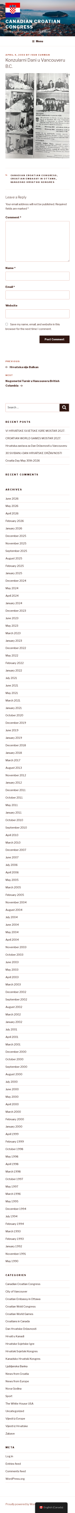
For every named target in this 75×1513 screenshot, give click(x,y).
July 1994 (11, 1216)
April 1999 (12, 1134)
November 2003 (15, 947)
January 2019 (13, 737)
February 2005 (14, 895)
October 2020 (14, 715)
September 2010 (16, 827)
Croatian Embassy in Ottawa (33, 178)
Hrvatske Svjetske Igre (19, 1343)
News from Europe (17, 1381)
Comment (13, 217)
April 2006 (12, 872)
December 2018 (15, 745)
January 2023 (13, 640)
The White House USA (19, 1403)
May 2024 (11, 588)
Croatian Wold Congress (20, 1306)
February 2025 (14, 566)
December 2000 (15, 1051)
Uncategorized (14, 1411)
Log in (9, 1456)
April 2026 (12, 513)
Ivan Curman (40, 55)
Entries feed (13, 1463)
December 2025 (15, 536)
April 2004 (12, 939)
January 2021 (13, 708)
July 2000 (11, 1081)
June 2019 (11, 730)
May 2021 (11, 693)
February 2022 (14, 663)
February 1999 (14, 1141)
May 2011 (11, 805)
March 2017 (12, 760)
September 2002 (16, 999)
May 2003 (11, 969)
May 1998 (11, 1156)
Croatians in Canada (17, 1321)
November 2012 (15, 775)
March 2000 (13, 1111)
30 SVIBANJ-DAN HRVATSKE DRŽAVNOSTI (33, 453)
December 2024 (15, 580)
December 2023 (15, 610)
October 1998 (14, 1149)
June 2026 (12, 498)
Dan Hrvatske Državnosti (20, 1329)
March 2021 (12, 700)
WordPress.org (15, 1478)
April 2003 (12, 977)
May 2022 (11, 655)
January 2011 (13, 812)
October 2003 (14, 954)
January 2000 (13, 1126)
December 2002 (15, 992)
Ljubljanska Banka (16, 1366)
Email (10, 287)
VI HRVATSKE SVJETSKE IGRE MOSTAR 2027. (35, 430)
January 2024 (13, 603)
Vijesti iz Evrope (15, 1418)
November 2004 (16, 902)
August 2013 (13, 767)
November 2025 (15, 543)
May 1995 (11, 1201)
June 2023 (11, 618)
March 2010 (13, 842)
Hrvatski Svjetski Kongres (21, 1351)
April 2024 (12, 595)
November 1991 (15, 1254)
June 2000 (12, 1089)
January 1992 (13, 1246)
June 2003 (12, 962)
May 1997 (11, 1186)
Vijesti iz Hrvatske (16, 1426)
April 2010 (11, 835)
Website (11, 305)
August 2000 (13, 1074)
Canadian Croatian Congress (33, 24)
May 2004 (12, 932)
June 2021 (11, 685)
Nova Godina (13, 1388)
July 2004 (11, 917)
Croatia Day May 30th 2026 (22, 460)
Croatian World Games (19, 1314)
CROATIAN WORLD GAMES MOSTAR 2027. (33, 438)
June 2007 (12, 857)
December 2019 (15, 722)
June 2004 (12, 924)
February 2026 (14, 521)
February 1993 (14, 1239)
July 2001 (11, 1029)
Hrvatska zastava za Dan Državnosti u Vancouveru (36, 445)
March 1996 (13, 1194)
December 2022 (15, 648)
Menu (39, 41)
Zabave (10, 1433)
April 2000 (12, 1104)
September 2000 (16, 1066)
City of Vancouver (16, 1291)
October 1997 (14, 1179)
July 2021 (11, 678)
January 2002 (13, 1022)
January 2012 (13, 782)
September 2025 (16, 551)
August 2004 (13, 910)
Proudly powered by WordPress (24, 1504)
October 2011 (14, 797)
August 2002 (13, 1007)
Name (10, 268)
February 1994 (14, 1224)
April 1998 (12, 1164)
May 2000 (12, 1096)
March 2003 (13, 984)
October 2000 (14, 1059)
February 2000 (14, 1119)
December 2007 (15, 850)
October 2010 (14, 820)
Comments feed (15, 1471)
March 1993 (13, 1231)
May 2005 (12, 880)
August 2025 (13, 558)
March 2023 (13, 633)
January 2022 (13, 670)
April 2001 (11, 1037)
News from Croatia (17, 1373)
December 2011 (15, 790)
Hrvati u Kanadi (14, 1336)
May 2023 (11, 625)
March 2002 (13, 1014)
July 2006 (11, 865)
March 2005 (13, 887)
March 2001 (13, 1044)
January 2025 (13, 573)
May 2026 (11, 506)
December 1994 (15, 1209)
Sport (8, 1396)
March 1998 (13, 1171)
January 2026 (13, 528)
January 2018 (13, 752)
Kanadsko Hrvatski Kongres (33, 182)
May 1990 (11, 1261)
